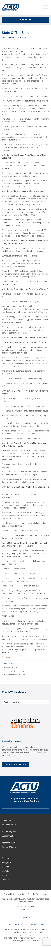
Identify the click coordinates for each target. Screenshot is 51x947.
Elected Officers (9, 847)
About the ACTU (9, 843)
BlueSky (5, 867)
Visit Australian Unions (14, 764)
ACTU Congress (9, 832)
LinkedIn (5, 880)
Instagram (6, 862)
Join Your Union (24, 20)
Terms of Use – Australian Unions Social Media (25, 924)
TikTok (5, 875)
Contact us (6, 820)
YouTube (5, 871)
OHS (4, 851)
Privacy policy (25, 917)
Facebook (6, 858)
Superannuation (9, 836)
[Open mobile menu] (45, 7)
